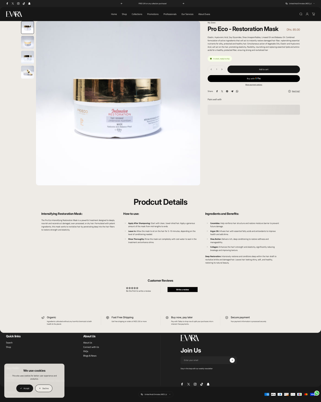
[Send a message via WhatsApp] (317, 393)
